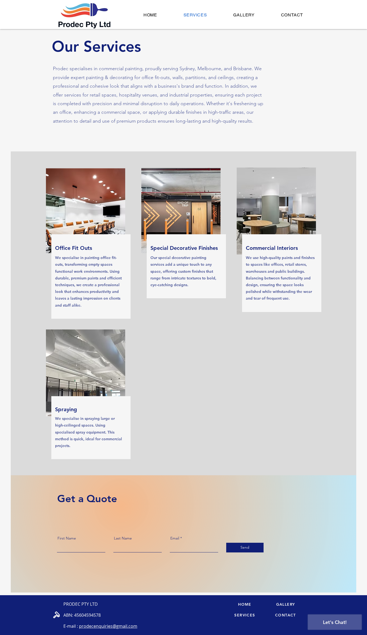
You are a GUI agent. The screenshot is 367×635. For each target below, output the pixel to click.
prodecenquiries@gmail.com (108, 626)
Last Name (123, 538)
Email (174, 538)
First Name (66, 538)
